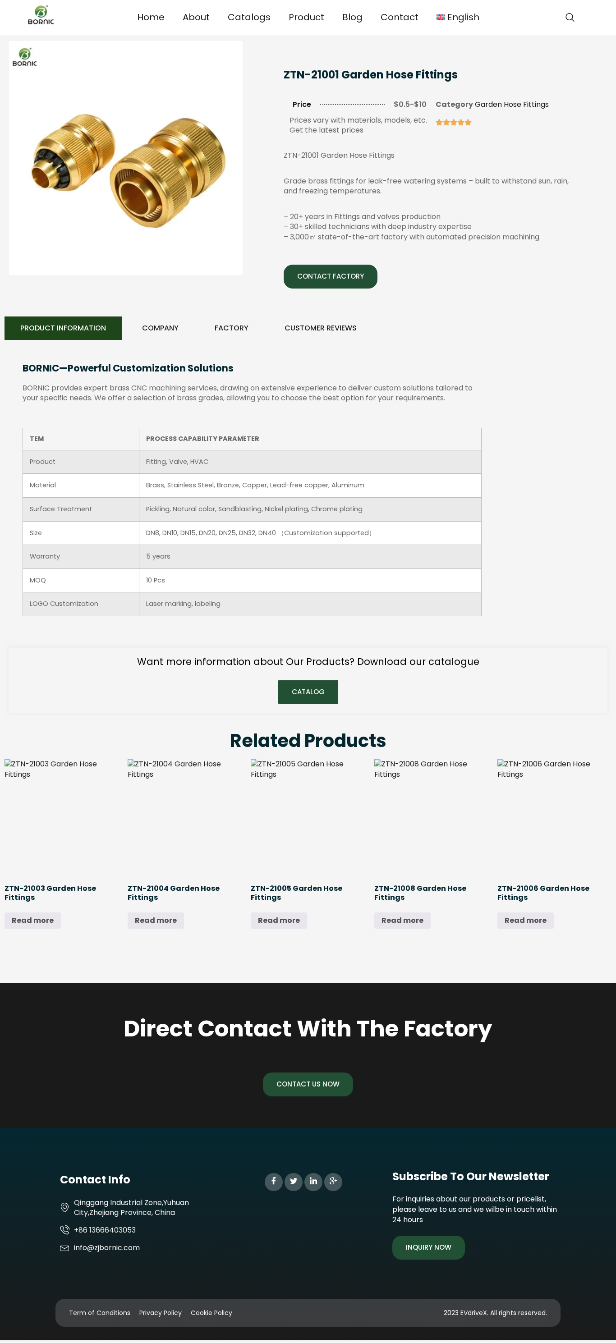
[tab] (63, 328)
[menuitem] (458, 17)
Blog (352, 17)
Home (151, 17)
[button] (570, 18)
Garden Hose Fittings (512, 104)
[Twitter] (294, 1182)
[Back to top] (595, 1322)
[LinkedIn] (313, 1182)
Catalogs (249, 17)
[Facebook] (274, 1182)
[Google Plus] (333, 1182)
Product (306, 17)
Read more (33, 920)
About (196, 17)
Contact (399, 17)
